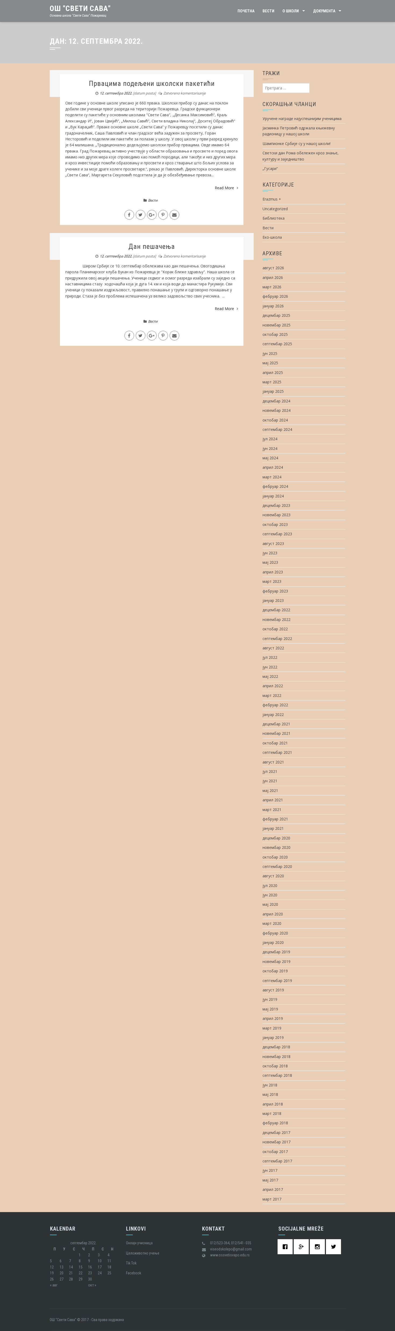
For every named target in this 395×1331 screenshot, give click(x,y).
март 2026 (272, 286)
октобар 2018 (275, 1065)
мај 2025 (270, 362)
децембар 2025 (276, 315)
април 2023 (273, 571)
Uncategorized (275, 208)
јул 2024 (270, 438)
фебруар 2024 (275, 486)
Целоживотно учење (142, 1253)
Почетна (246, 11)
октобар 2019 (275, 970)
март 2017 (272, 1199)
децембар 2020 (276, 838)
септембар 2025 (277, 343)
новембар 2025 (276, 325)
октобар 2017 (275, 1151)
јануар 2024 (273, 496)
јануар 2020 (273, 942)
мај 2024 (270, 457)
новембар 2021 (276, 733)
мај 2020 (270, 904)
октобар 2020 (275, 857)
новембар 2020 (276, 847)
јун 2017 (270, 1170)
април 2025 (273, 372)
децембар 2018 (276, 1046)
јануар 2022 (273, 714)
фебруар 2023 (275, 591)
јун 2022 (270, 667)
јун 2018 (270, 1085)
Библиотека (274, 218)
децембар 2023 (276, 505)
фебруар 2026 (275, 296)
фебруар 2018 (275, 1122)
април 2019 (273, 1018)
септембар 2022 (277, 638)
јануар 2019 (273, 1037)
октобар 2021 (275, 742)
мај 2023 (270, 562)
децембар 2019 (276, 951)
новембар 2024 (276, 410)
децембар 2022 (276, 609)
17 (100, 1267)
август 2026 (273, 267)
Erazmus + (272, 199)
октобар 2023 (275, 524)
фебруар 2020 (275, 933)
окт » (92, 1285)
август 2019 (273, 989)
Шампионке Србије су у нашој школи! (297, 143)
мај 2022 (270, 676)
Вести (268, 11)
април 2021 (273, 799)
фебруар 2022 (275, 704)
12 (52, 1267)
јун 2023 (270, 552)
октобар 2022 (275, 628)
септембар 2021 (277, 752)
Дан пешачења (151, 246)
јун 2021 (270, 780)
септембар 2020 (277, 866)
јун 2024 (270, 448)
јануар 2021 (273, 828)
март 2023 (272, 581)
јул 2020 (270, 885)
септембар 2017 (277, 1160)
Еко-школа (272, 237)
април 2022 (273, 685)
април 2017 (273, 1189)
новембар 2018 (276, 1056)
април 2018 (273, 1104)
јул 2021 (270, 771)
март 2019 (272, 1028)
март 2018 (272, 1113)
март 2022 (272, 695)
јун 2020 (270, 894)
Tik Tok (131, 1263)
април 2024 (273, 467)
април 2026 (273, 277)
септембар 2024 (277, 429)
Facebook (133, 1273)
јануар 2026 (273, 305)
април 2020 (273, 914)
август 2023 (273, 543)
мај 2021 (270, 790)
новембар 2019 (276, 961)
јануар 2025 (273, 391)
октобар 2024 (275, 420)
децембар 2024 (276, 400)
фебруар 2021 (275, 818)
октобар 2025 (275, 334)
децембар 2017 (276, 1132)
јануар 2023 (273, 600)
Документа (324, 11)
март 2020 (272, 923)
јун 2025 (270, 353)
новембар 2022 (276, 619)
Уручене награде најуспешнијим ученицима (302, 118)
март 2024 (272, 476)
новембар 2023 (276, 514)
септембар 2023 (277, 533)
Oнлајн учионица (139, 1243)
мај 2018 (270, 1094)
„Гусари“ (270, 168)
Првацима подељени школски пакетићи (152, 83)
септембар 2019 (277, 980)
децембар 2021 (276, 723)
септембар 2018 (277, 1075)
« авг (54, 1285)
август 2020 (273, 875)
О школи (290, 11)
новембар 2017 (276, 1141)
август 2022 (273, 647)
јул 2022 (270, 657)
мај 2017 (270, 1180)
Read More (224, 187)
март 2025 (272, 381)
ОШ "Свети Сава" (80, 8)
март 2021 (272, 809)
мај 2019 (270, 1009)
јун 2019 (270, 999)
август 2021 (273, 762)
